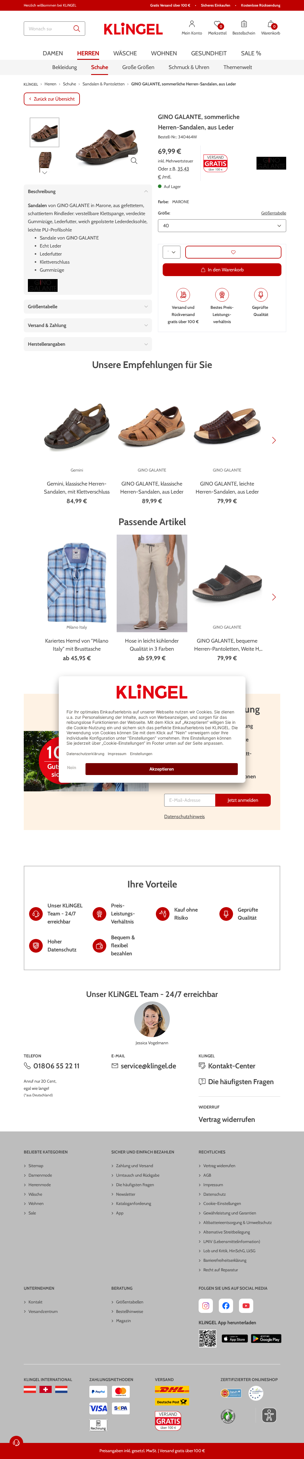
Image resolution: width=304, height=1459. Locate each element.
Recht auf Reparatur (220, 1269)
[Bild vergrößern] (134, 161)
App (120, 1213)
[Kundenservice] (16, 1442)
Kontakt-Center (231, 1066)
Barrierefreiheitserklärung (224, 1260)
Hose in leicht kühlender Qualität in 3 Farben (152, 645)
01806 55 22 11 (56, 1066)
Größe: (164, 213)
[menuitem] (53, 53)
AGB (207, 1175)
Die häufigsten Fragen (241, 1081)
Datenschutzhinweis (184, 816)
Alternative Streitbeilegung (226, 1232)
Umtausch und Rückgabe (137, 1175)
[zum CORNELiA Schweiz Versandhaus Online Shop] (45, 1389)
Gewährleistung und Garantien (229, 1213)
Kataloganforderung (133, 1203)
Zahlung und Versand (134, 1165)
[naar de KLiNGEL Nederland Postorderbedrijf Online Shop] (61, 1389)
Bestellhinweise (129, 1311)
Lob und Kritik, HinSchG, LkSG (229, 1250)
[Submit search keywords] (77, 28)
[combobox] (54, 28)
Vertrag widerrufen (227, 1119)
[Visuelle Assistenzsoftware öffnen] (266, 1415)
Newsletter (125, 1194)
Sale (32, 1213)
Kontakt (35, 1302)
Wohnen (36, 1203)
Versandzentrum (43, 1311)
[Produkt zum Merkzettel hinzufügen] (233, 252)
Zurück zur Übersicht (54, 99)
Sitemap (35, 1165)
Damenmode (40, 1175)
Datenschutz (214, 1194)
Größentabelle (273, 213)
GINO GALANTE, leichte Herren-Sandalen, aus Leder (227, 487)
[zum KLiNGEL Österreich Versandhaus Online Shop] (30, 1389)
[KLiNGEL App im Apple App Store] (235, 1338)
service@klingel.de (148, 1066)
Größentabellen (129, 1302)
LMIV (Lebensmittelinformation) (231, 1241)
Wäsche (35, 1194)
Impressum (213, 1184)
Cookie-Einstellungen (222, 1203)
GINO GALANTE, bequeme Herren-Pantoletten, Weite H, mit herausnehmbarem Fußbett (227, 645)
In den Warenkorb (226, 270)
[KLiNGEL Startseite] (133, 29)
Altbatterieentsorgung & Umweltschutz (237, 1222)
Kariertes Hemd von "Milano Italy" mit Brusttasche (76, 645)
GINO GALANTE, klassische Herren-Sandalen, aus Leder (151, 487)
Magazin (123, 1320)
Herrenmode (39, 1184)
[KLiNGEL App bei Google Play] (266, 1338)
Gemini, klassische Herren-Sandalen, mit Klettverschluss (77, 487)
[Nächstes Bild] (44, 172)
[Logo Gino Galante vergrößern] (271, 163)
